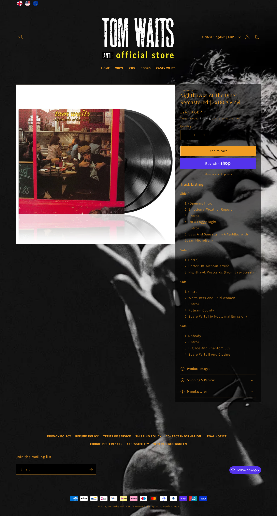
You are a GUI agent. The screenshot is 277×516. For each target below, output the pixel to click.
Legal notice (216, 436)
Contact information (183, 436)
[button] (21, 37)
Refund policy (87, 436)
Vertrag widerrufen (170, 444)
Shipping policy (148, 436)
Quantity (186, 126)
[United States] (28, 4)
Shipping (205, 118)
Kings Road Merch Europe (164, 506)
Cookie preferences (106, 444)
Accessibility (138, 444)
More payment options (218, 174)
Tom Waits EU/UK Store (120, 506)
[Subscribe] (91, 469)
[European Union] (36, 4)
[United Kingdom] (20, 4)
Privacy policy (59, 436)
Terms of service (117, 436)
